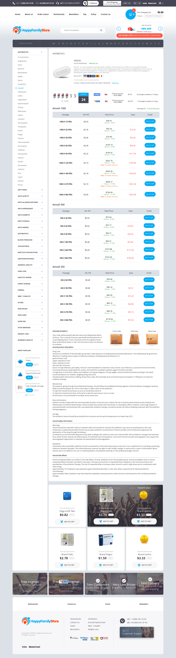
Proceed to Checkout (153, 16)
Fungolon (83, 83)
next (160, 29)
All (53, 43)
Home (17, 14)
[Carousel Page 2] (28, 395)
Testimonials (58, 14)
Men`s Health (94, 626)
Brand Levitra (143, 511)
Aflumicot (100, 83)
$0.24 (29, 364)
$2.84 (29, 390)
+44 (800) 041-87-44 (46, 3)
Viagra (28, 360)
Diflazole (91, 83)
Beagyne (107, 83)
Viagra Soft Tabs (67, 511)
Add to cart (150, 121)
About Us (29, 14)
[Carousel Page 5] (33, 395)
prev (118, 29)
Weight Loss (93, 629)
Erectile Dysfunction (33, 358)
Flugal (76, 83)
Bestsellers (74, 14)
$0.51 (29, 377)
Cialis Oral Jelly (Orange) (35, 386)
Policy (93, 14)
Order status (43, 14)
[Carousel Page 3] (30, 395)
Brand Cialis (106, 511)
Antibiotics (92, 619)
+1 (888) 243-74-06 (26, 3)
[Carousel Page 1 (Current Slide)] (26, 395)
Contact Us (105, 14)
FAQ (84, 14)
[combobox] (126, 3)
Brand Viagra (106, 554)
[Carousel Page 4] (31, 395)
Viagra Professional (33, 373)
